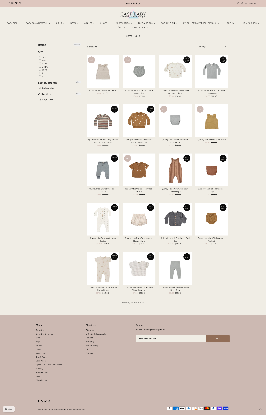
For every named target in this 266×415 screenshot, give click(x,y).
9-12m (44, 67)
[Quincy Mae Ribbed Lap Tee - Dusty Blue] (211, 71)
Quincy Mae (47, 88)
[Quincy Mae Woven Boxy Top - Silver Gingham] (139, 268)
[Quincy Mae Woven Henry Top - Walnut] (139, 169)
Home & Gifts (249, 23)
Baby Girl (12, 23)
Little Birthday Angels (96, 334)
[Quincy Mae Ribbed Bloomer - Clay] (211, 169)
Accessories (123, 23)
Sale (120, 27)
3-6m (44, 60)
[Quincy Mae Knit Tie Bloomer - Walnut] (211, 219)
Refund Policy (92, 345)
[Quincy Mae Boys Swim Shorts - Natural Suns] (139, 219)
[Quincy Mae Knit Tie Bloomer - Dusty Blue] (139, 71)
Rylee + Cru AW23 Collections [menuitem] (200, 23)
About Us (90, 330)
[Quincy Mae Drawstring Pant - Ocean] (103, 169)
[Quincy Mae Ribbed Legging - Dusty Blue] (175, 268)
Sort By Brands (47, 82)
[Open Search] (238, 3)
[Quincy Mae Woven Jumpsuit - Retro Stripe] (175, 169)
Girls (59, 23)
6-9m (44, 63)
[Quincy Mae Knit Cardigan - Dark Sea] (175, 219)
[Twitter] (16, 3)
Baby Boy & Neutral (37, 23)
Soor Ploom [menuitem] (168, 23)
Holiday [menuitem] (230, 23)
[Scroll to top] (260, 409)
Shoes (104, 23)
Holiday (39, 368)
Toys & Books (145, 23)
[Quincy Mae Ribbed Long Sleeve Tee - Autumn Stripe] (103, 120)
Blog (88, 349)
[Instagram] (12, 3)
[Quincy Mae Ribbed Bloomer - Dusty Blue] (175, 120)
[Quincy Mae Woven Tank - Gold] (211, 120)
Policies (89, 338)
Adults (88, 23)
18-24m (45, 70)
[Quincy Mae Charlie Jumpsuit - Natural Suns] (103, 268)
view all (77, 44)
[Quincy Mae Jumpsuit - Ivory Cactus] (103, 219)
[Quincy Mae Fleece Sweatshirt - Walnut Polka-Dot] (139, 120)
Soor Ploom (41, 361)
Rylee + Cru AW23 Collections (49, 365)
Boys (73, 23)
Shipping (90, 341)
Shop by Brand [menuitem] (139, 27)
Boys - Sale (47, 99)
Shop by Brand (42, 380)
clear (78, 82)
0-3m (44, 57)
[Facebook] (9, 3)
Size (40, 52)
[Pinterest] (20, 3)
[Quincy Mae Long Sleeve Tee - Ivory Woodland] (175, 71)
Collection (44, 94)
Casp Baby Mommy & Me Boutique (69, 409)
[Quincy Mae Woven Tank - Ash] (103, 71)
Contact (89, 353)
